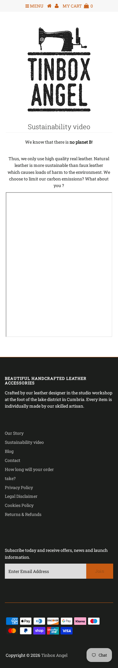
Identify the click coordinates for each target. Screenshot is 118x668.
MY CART (78, 6)
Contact (12, 460)
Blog (9, 451)
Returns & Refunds (23, 514)
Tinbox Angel (54, 655)
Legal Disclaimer (21, 496)
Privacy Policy (19, 487)
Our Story (14, 433)
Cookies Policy (19, 505)
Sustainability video (24, 442)
